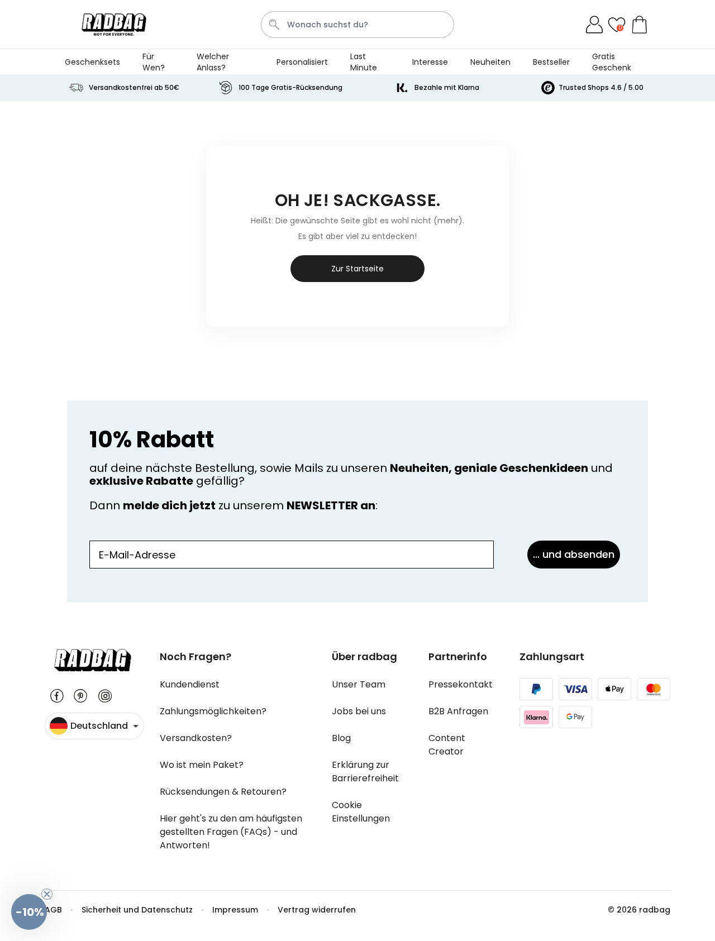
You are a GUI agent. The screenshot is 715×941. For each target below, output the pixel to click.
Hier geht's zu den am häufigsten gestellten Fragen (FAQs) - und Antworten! (231, 832)
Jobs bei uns (359, 711)
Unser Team (358, 684)
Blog (341, 738)
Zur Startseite (357, 268)
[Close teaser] (47, 894)
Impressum (235, 909)
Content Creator (446, 745)
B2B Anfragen (458, 711)
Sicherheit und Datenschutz (137, 909)
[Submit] (274, 24)
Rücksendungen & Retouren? (223, 791)
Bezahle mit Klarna (446, 87)
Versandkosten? (196, 738)
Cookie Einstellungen (361, 812)
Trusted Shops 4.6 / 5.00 (601, 87)
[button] (29, 912)
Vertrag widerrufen (317, 909)
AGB (53, 909)
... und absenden (573, 554)
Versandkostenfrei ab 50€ (134, 87)
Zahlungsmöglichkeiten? (213, 711)
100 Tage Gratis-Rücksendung (290, 87)
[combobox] (358, 24)
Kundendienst (190, 684)
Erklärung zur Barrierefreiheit (365, 771)
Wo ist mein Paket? (202, 764)
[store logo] (114, 24)
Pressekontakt (460, 684)
